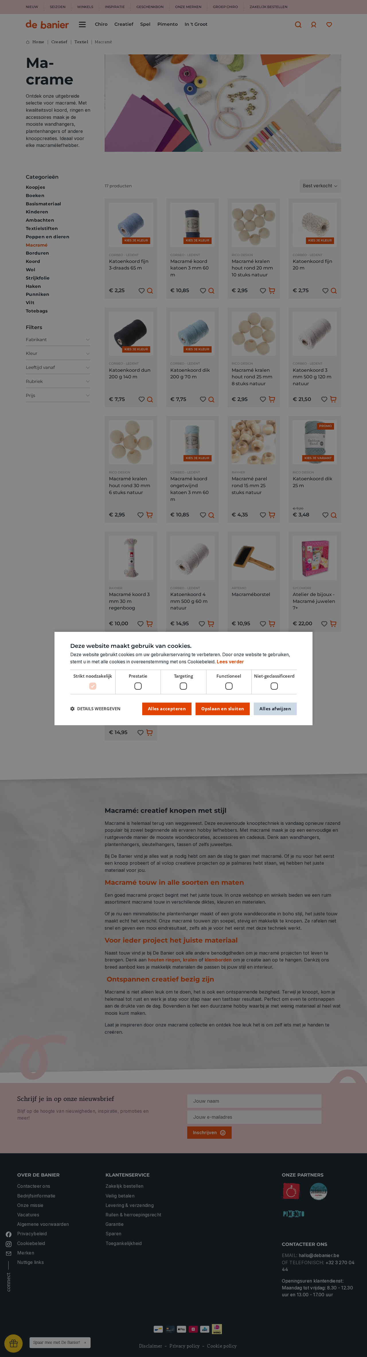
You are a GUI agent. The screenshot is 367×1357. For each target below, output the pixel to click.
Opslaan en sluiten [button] (222, 708)
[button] (95, 709)
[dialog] (183, 678)
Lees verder (230, 661)
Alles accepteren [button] (167, 708)
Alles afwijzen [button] (275, 708)
